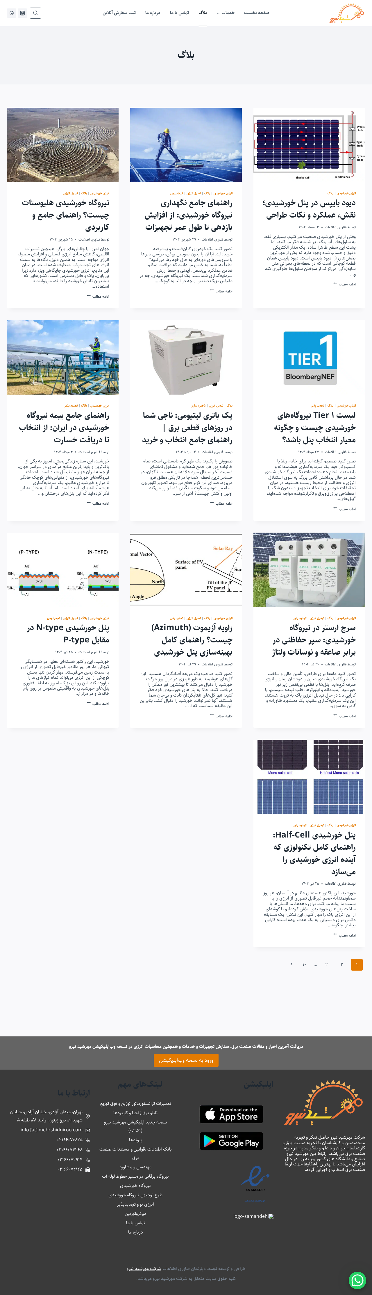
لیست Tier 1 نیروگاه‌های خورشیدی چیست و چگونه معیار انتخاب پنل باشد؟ (315, 427)
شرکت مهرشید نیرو (144, 1268)
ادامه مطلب (344, 284)
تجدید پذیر (317, 405)
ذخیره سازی (198, 405)
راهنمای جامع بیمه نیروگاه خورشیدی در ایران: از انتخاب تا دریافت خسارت (64, 427)
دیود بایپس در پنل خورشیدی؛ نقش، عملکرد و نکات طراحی (309, 209)
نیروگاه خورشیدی (135, 1185)
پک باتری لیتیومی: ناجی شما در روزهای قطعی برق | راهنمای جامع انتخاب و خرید (187, 427)
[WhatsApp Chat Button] (357, 1280)
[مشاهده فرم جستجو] (35, 13)
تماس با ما (179, 13)
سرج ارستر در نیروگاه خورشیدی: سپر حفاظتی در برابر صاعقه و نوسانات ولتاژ (314, 640)
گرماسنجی (176, 193)
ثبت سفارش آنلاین (119, 13)
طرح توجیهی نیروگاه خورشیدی (135, 1195)
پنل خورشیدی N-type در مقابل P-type (68, 633)
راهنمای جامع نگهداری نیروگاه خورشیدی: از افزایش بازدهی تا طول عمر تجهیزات (188, 215)
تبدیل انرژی (194, 193)
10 (304, 964)
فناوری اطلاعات (335, 227)
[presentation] (309, 145)
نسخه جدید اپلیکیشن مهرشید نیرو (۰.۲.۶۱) (135, 1126)
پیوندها (135, 1140)
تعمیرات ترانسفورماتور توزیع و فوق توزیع (135, 1103)
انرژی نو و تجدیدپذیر (135, 1204)
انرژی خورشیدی (346, 193)
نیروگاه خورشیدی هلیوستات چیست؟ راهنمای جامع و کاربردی (65, 215)
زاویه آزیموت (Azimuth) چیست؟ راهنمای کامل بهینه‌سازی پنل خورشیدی (192, 640)
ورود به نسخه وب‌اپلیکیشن (186, 1060)
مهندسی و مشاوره (135, 1167)
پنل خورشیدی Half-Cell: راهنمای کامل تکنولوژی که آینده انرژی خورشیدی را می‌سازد (314, 853)
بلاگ (202, 13)
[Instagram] (22, 13)
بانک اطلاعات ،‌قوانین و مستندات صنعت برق (135, 1153)
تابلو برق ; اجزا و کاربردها (135, 1112)
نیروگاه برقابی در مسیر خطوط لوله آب (135, 1176)
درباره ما (152, 13)
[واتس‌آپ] (11, 13)
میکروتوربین (135, 1213)
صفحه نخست (256, 13)
